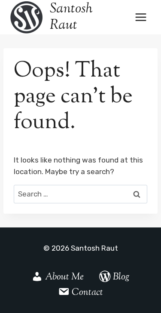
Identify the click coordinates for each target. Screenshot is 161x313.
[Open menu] (141, 17)
